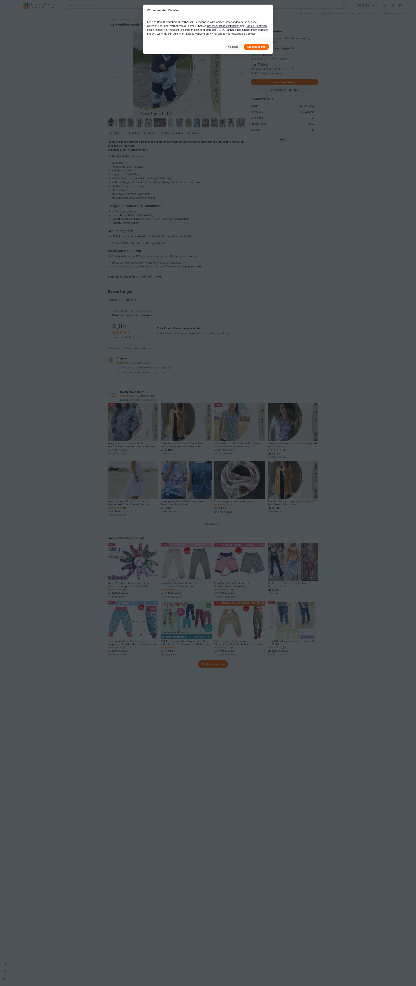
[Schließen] (268, 10)
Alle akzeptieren (256, 46)
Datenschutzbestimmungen (223, 25)
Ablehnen (233, 46)
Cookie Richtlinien (256, 25)
